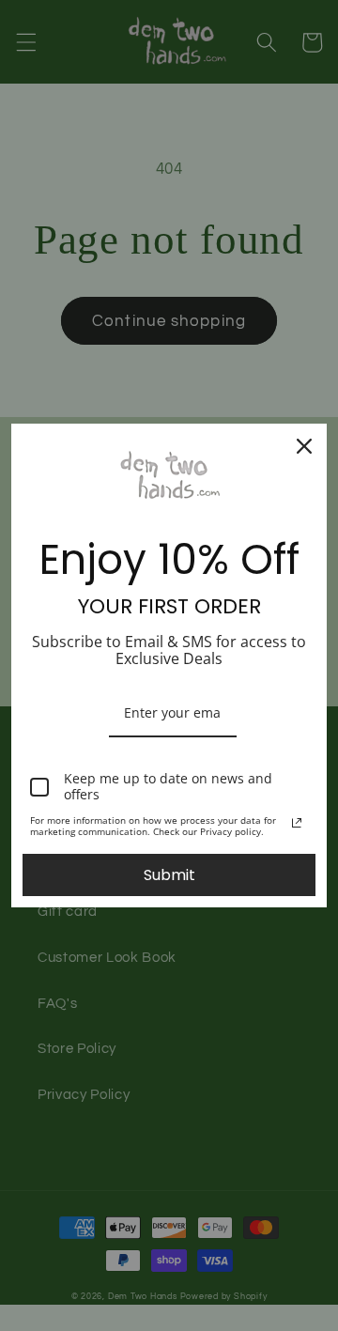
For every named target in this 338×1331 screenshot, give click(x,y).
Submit (169, 875)
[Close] (304, 446)
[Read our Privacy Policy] (296, 823)
